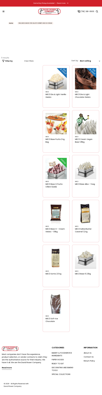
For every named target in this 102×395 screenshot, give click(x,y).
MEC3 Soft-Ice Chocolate (52, 320)
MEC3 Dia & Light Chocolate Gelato (83, 95)
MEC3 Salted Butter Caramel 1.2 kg (83, 230)
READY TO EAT (58, 363)
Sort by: (75, 60)
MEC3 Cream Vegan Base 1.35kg (83, 140)
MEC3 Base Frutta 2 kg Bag (55, 140)
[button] (3, 11)
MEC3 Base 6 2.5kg (83, 274)
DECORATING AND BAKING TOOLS (62, 369)
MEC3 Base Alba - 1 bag (85, 184)
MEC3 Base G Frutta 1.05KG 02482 (54, 185)
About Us (87, 353)
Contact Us (89, 357)
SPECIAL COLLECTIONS (61, 374)
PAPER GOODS (58, 359)
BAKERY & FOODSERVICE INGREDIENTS (62, 354)
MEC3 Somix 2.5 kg (53, 274)
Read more (7, 368)
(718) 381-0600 (87, 11)
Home (11, 23)
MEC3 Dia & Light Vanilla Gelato (56, 95)
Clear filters (29, 61)
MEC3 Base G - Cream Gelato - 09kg (55, 230)
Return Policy (89, 361)
